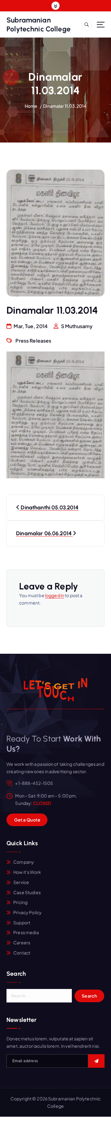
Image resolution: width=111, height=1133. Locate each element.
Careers (21, 942)
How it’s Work (27, 872)
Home (31, 106)
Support (21, 922)
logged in (54, 595)
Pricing (20, 902)
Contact (21, 952)
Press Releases (33, 340)
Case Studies (27, 892)
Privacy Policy (27, 912)
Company (23, 862)
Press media (26, 932)
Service (21, 882)
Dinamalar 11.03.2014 (64, 106)
